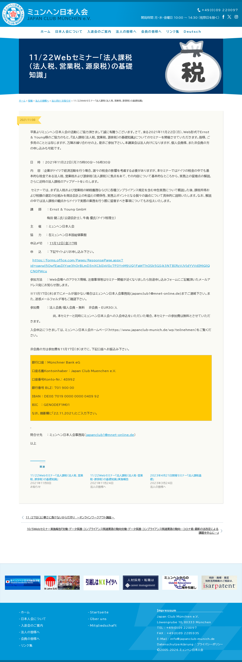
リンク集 (172, 31)
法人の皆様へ (126, 31)
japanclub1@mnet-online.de (110, 434)
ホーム (46, 31)
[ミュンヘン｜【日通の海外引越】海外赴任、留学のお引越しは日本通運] (101, 589)
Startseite (99, 612)
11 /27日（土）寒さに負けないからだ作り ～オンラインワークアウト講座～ (70, 517)
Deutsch (192, 31)
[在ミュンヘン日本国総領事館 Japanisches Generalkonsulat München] (22, 588)
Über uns (98, 618)
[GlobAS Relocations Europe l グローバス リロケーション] (180, 588)
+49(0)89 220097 (219, 10)
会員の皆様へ (151, 31)
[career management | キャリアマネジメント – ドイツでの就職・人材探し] (140, 588)
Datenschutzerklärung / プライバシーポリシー (190, 644)
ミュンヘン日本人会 (59, 14)
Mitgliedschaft (103, 625)
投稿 (30, 100)
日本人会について (69, 31)
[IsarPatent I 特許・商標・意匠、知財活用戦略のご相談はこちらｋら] (219, 588)
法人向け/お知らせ (61, 100)
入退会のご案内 (99, 31)
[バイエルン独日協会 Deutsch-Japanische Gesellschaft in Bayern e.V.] (62, 588)
